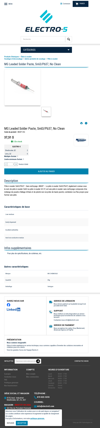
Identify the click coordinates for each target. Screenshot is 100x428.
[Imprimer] (81, 123)
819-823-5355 (43, 397)
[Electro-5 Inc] (46, 33)
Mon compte (30, 374)
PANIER (82, 4)
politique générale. (37, 418)
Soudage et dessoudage (13, 59)
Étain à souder (26, 57)
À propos (7, 374)
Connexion (66, 4)
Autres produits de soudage (35, 59)
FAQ (5, 380)
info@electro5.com (72, 320)
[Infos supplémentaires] (86, 123)
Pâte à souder (52, 59)
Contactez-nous (81, 361)
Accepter (21, 423)
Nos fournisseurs (10, 386)
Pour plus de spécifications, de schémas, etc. (24, 253)
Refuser (10, 423)
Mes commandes (32, 377)
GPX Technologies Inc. (86, 422)
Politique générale (11, 383)
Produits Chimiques (11, 57)
